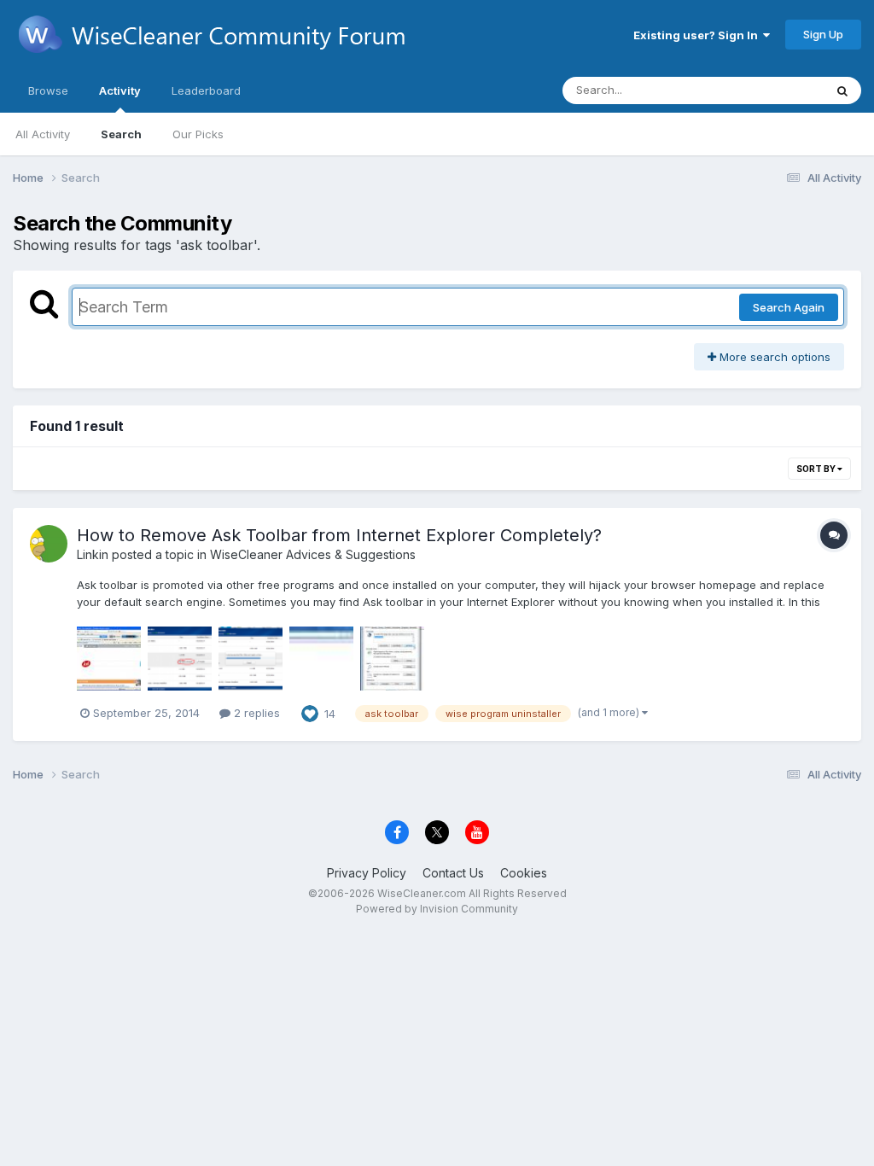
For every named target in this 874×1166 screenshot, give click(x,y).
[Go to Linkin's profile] (48, 544)
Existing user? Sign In (698, 35)
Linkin (92, 554)
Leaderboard (206, 90)
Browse (48, 90)
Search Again (788, 307)
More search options (773, 357)
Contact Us (453, 873)
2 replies (255, 713)
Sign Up (823, 34)
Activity (120, 90)
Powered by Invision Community (437, 908)
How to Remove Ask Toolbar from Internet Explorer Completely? (339, 535)
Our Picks (198, 134)
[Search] (842, 90)
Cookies (523, 873)
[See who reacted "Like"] (310, 712)
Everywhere (771, 90)
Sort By (816, 468)
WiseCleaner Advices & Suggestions (313, 554)
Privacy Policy (366, 873)
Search (121, 134)
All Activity (42, 134)
